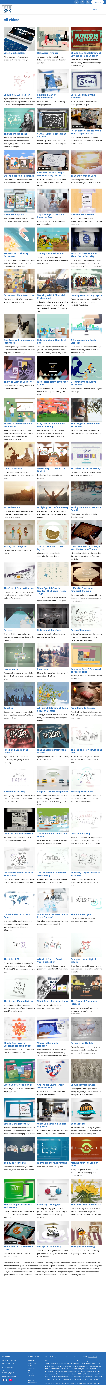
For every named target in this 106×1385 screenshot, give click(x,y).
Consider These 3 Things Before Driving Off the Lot (51, 174)
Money (30, 1373)
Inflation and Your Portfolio (19, 833)
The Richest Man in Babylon (19, 1001)
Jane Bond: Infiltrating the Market (51, 751)
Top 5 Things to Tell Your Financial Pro (50, 216)
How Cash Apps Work (15, 214)
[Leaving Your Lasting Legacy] (86, 293)
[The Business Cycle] (86, 912)
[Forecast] (19, 627)
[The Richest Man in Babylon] (19, 998)
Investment (32, 1363)
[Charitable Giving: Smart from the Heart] (53, 1082)
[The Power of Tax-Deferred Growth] (19, 1244)
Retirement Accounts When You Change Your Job (86, 132)
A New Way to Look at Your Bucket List (52, 470)
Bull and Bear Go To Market (19, 175)
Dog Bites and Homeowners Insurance (19, 341)
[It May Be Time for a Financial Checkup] (86, 586)
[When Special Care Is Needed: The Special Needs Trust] (53, 586)
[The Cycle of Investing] (86, 1244)
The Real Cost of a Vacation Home (52, 835)
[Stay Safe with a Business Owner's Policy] (53, 421)
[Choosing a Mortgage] (53, 1202)
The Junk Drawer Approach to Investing (52, 874)
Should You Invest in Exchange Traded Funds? (17, 1044)
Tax (29, 1370)
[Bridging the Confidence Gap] (53, 505)
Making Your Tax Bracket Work (84, 1164)
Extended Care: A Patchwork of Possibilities (86, 670)
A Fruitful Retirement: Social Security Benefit (53, 709)
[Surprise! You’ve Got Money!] (86, 466)
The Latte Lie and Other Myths (50, 548)
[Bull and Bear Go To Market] (19, 173)
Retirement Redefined (49, 630)
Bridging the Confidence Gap (53, 507)
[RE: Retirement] (19, 505)
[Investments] (19, 666)
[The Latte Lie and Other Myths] (53, 544)
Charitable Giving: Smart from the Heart (50, 1086)
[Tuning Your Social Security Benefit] (86, 505)
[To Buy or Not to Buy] (19, 1160)
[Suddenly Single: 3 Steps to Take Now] (86, 870)
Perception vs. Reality (49, 1246)
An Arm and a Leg (80, 833)
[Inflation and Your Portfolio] (19, 831)
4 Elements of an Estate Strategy (83, 341)
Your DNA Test (79, 1123)
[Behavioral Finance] (53, 50)
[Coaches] (19, 705)
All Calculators (32, 1383)
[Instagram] (88, 2)
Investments (11, 669)
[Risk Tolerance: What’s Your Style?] (53, 379)
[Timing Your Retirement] (53, 251)
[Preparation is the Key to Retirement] (19, 251)
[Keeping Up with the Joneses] (53, 789)
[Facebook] (82, 2)
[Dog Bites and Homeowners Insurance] (19, 337)
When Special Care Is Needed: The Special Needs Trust (51, 591)
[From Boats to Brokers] (86, 705)
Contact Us (97, 2)
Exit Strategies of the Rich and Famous (18, 1206)
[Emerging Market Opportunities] (53, 92)
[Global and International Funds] (19, 912)
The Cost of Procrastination (19, 588)
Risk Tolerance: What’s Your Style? (52, 383)
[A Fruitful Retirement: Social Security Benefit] (53, 705)
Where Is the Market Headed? (48, 1044)
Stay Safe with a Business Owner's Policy (51, 425)
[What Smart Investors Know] (53, 998)
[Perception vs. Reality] (53, 1244)
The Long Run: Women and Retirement (85, 425)
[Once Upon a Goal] (19, 466)
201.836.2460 (11, 1361)
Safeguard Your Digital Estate (83, 960)
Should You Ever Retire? (17, 94)
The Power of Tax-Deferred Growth (18, 1248)
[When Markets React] (19, 50)
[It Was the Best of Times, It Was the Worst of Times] (86, 544)
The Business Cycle (81, 914)
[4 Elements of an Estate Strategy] (86, 337)
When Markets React (15, 52)
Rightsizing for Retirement (52, 1162)
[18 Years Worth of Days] (86, 173)
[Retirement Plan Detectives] (19, 293)
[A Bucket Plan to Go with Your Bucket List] (53, 957)
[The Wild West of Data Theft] (19, 379)
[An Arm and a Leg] (86, 831)
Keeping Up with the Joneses (52, 791)
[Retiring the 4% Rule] (86, 1040)
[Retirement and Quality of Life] (53, 337)
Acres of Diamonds (81, 630)
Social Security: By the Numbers (83, 96)
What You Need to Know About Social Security (84, 255)
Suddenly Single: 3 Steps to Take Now (85, 874)
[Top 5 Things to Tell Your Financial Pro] (53, 212)
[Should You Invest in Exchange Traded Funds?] (19, 1040)
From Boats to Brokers (83, 708)
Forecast (8, 630)
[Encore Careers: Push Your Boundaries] (19, 421)
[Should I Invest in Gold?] (86, 1082)
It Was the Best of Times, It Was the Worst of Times (85, 548)
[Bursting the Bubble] (86, 789)
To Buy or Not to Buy (15, 1162)
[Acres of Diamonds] (86, 627)
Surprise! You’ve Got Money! (86, 468)
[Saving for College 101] (19, 544)
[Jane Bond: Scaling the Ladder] (19, 747)
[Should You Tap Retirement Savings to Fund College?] (86, 50)
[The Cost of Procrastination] (19, 586)
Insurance (31, 1368)
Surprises (42, 669)
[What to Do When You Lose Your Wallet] (19, 870)
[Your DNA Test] (86, 1121)
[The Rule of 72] (19, 957)
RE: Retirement (12, 507)
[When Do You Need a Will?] (19, 1082)
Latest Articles (33, 1378)
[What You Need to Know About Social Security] (86, 251)
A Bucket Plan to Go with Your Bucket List (50, 960)
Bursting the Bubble (82, 791)
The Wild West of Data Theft (19, 381)
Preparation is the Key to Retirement (17, 255)
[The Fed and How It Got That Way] (86, 747)
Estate (30, 1365)
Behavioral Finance (47, 52)
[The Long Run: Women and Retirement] (86, 421)
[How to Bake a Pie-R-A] (86, 212)
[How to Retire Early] (19, 789)
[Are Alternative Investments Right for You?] (53, 912)
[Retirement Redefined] (53, 627)
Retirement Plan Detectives (19, 295)
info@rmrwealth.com (9, 1377)
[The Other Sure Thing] (19, 131)
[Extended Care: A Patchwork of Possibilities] (86, 666)
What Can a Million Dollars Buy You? (51, 1125)
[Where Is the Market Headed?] (53, 1040)
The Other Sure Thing (15, 133)
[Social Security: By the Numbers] (86, 92)
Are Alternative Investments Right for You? (52, 916)
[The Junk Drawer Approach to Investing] (53, 870)
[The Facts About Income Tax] (86, 1202)
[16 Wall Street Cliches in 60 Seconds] (53, 131)
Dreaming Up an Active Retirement (83, 383)
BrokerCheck (92, 1357)
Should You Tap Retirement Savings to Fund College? (86, 54)
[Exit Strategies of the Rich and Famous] (19, 1202)
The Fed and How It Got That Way (86, 751)
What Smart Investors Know (52, 1001)
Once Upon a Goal (13, 468)
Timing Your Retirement (50, 253)
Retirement (32, 1360)
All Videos (31, 1380)
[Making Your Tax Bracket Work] (86, 1160)
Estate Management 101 (17, 1123)
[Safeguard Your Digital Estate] (86, 957)
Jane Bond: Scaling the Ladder (16, 751)
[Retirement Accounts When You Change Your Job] (86, 128)
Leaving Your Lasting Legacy (86, 295)
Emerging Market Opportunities (46, 96)
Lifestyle (31, 1375)
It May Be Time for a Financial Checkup (82, 589)
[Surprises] (53, 666)
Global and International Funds (17, 916)
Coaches (8, 708)
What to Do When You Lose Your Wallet (18, 874)
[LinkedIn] (76, 2)
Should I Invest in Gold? (83, 1084)
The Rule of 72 (11, 959)
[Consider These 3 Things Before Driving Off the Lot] (53, 170)
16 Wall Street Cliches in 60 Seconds (51, 135)
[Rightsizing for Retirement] (53, 1160)
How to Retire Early (14, 791)
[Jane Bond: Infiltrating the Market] (53, 747)
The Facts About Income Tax (86, 1204)
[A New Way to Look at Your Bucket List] (53, 466)
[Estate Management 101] (19, 1121)
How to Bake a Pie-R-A (83, 214)
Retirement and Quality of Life (51, 341)
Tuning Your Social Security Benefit (86, 509)
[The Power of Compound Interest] (86, 998)
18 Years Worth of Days (83, 175)
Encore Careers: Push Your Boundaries (18, 425)
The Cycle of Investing (83, 1246)
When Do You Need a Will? (18, 1084)
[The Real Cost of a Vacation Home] (53, 831)
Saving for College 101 (16, 546)
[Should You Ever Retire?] (19, 92)
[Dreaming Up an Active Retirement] (86, 379)
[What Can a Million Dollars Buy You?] (53, 1121)
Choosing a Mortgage (49, 1204)
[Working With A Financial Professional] (53, 293)
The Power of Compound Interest (84, 1002)
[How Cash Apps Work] (19, 212)
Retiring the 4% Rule (82, 1043)
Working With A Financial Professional (51, 296)
